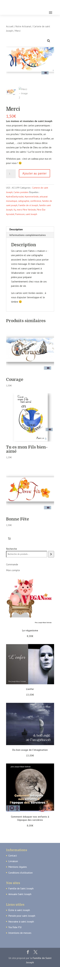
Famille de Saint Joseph (21, 888)
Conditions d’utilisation (20, 872)
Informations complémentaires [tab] (27, 235)
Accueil (9, 26)
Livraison (13, 861)
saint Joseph (31, 214)
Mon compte (13, 570)
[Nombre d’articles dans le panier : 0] (9, 538)
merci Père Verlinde (26, 209)
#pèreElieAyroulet (15, 196)
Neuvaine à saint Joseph (21, 921)
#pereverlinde (32, 196)
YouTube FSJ (15, 927)
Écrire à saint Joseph (19, 910)
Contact (12, 855)
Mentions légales (17, 866)
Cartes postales (21, 192)
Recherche (11, 548)
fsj (15, 209)
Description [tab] (16, 229)
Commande (12, 564)
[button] (49, 41)
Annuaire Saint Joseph (19, 894)
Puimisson (20, 214)
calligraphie (23, 200)
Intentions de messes (19, 932)
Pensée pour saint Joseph (21, 915)
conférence (35, 200)
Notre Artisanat (23, 26)
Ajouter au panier (34, 173)
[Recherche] (51, 554)
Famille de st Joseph (28, 205)
